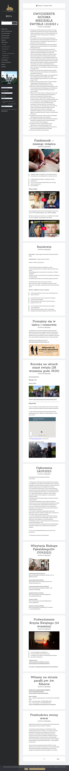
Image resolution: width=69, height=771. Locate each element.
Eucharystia (5, 49)
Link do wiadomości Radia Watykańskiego (38, 693)
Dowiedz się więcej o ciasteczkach (37, 769)
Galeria (3, 64)
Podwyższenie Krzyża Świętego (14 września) (44, 623)
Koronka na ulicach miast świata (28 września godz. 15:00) (44, 367)
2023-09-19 (47, 555)
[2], (40, 262)
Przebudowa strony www (44, 716)
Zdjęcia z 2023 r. (32, 383)
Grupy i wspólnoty (6, 62)
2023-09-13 (47, 629)
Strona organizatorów (34, 376)
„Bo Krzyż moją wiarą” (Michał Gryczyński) (39, 661)
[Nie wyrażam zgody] (67, 768)
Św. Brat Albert (5, 38)
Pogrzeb (3, 40)
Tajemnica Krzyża (33, 660)
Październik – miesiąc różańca (44, 142)
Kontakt (3, 66)
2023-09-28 (47, 249)
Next (58, 758)
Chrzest (4, 44)
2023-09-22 (47, 474)
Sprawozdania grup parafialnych (36, 580)
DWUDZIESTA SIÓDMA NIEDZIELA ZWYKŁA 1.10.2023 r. (44, 19)
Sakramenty (4, 42)
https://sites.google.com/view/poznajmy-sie (39, 341)
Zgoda (26, 769)
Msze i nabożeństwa (6, 31)
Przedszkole (4, 60)
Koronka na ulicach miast (36, 438)
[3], (41, 262)
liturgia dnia (4, 111)
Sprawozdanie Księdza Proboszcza (37, 573)
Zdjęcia (30, 558)
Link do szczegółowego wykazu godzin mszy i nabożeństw (42, 704)
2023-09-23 (47, 327)
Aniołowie (44, 247)
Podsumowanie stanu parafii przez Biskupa (39, 586)
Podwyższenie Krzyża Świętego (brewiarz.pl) (39, 663)
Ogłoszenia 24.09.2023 (44, 469)
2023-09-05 (47, 686)
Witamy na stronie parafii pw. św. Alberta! (44, 680)
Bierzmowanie (6, 46)
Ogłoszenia (4, 29)
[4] (43, 262)
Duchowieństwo (5, 33)
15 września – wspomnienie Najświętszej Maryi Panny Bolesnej (43, 666)
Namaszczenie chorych (8, 53)
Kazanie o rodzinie (33, 599)
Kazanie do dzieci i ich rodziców (36, 592)
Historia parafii (5, 35)
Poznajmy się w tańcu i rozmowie (44, 323)
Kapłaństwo (5, 55)
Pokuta (4, 51)
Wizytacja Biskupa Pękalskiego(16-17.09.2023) (44, 549)
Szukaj (2, 20)
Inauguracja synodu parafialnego (36, 605)
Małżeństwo (5, 58)
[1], (38, 262)
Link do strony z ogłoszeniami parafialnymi (39, 689)
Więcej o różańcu (33, 188)
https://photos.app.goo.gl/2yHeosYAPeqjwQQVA (45, 399)
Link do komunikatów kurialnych (36, 691)
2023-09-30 (47, 26)
